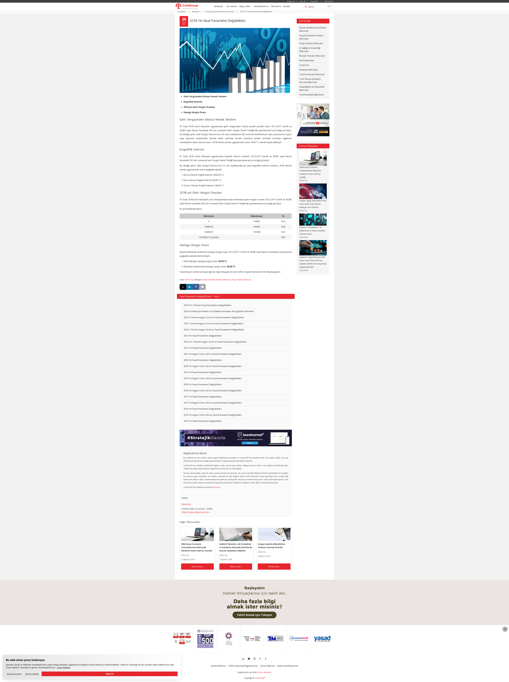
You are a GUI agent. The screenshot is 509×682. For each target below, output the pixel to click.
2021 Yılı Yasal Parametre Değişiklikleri (203, 347)
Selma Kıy (189, 279)
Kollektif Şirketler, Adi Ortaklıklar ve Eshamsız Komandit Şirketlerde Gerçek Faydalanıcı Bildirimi (235, 547)
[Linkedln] (243, 659)
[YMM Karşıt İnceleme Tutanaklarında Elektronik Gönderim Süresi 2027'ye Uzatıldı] (197, 534)
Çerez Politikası (63, 667)
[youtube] (249, 659)
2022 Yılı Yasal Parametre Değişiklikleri (203, 335)
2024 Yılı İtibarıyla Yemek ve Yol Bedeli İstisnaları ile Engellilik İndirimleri (219, 311)
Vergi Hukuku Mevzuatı (241, 279)
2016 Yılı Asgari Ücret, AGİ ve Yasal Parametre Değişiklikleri (213, 414)
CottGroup (260, 678)
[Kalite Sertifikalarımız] (182, 638)
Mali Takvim (329, 1)
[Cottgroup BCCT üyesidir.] (228, 638)
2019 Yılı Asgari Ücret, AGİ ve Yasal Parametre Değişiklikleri (213, 378)
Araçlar (289, 1)
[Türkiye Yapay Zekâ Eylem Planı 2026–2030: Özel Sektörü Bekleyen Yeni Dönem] (313, 191)
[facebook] (266, 659)
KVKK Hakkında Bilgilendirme (243, 665)
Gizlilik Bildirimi (218, 665)
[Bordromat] (236, 437)
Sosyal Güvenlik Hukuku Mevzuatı (216, 279)
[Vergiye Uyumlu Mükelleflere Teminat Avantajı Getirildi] (274, 534)
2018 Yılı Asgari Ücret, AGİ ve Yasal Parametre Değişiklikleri (213, 390)
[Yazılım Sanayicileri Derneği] (322, 638)
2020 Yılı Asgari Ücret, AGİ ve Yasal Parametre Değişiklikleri (213, 366)
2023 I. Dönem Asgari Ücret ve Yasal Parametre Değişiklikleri (213, 323)
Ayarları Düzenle (14, 674)
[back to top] (505, 629)
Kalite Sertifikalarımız (287, 665)
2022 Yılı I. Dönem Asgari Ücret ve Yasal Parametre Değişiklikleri (215, 341)
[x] (260, 659)
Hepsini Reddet (32, 674)
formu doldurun (264, 672)
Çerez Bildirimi (267, 665)
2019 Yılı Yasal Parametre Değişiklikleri (203, 372)
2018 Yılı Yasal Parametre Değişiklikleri (203, 384)
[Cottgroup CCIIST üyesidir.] (252, 638)
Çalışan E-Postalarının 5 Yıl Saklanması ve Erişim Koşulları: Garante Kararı (312, 230)
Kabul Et (109, 674)
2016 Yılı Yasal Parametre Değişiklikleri (203, 408)
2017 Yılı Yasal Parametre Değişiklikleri (203, 396)
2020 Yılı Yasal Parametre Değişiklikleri (203, 360)
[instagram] (254, 659)
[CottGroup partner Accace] (298, 638)
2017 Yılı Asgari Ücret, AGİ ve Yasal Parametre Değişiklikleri (213, 402)
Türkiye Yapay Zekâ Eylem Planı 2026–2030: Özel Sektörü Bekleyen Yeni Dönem (312, 204)
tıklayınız (217, 487)
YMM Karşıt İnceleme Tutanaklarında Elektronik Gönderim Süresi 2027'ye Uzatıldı (196, 547)
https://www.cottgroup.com (195, 512)
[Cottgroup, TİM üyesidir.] (275, 638)
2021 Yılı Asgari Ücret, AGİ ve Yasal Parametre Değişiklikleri (213, 354)
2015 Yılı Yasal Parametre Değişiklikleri (203, 421)
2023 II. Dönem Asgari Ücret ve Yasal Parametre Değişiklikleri (214, 317)
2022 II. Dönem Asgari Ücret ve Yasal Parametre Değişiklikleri (214, 329)
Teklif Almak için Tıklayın (254, 615)
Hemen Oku (197, 566)
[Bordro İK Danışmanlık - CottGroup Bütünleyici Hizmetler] (187, 6)
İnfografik (314, 1)
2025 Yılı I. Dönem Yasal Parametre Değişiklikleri (207, 305)
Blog (301, 1)
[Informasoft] (313, 119)
